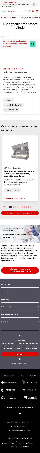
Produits (5, 299)
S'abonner (20, 354)
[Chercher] (25, 11)
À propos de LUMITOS (19, 426)
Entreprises (6, 292)
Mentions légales (8, 443)
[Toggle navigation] (37, 11)
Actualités (5, 284)
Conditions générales (26, 443)
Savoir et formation (9, 314)
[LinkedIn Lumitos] (20, 414)
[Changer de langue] (32, 11)
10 (30, 207)
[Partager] (29, 11)
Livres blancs (7, 307)
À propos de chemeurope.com (20, 430)
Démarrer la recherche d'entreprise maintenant (20, 270)
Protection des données (20, 447)
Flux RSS (4, 322)
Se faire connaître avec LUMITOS (19, 422)
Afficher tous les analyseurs (20, 213)
